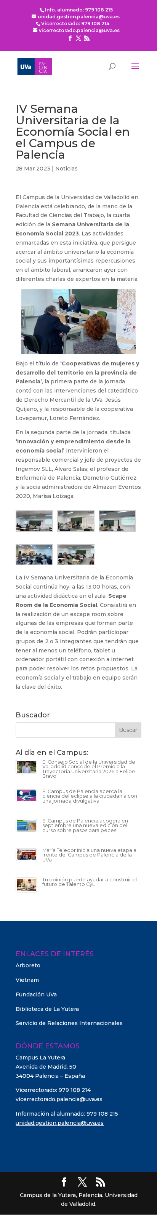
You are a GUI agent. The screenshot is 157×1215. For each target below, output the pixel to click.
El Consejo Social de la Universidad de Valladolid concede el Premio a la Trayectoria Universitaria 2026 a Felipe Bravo (88, 769)
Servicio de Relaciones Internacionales (69, 1023)
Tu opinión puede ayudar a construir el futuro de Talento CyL (89, 882)
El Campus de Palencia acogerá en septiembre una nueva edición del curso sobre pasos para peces (85, 825)
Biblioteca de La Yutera (47, 1009)
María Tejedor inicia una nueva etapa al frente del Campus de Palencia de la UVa (90, 855)
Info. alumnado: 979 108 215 (79, 10)
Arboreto (28, 965)
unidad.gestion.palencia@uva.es (60, 1122)
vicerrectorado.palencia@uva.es (59, 1099)
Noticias (66, 168)
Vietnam (27, 980)
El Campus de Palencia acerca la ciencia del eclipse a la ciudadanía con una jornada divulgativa (89, 796)
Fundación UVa (36, 994)
